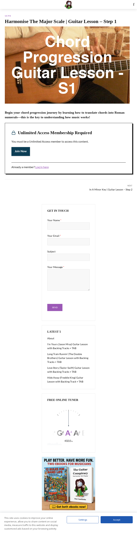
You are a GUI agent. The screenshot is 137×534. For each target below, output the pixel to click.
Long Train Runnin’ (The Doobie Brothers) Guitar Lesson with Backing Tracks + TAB (67, 357)
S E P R (8, 15)
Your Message (55, 267)
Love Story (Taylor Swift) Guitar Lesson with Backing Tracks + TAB (68, 369)
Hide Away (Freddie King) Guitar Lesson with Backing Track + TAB (65, 379)
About (50, 338)
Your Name (54, 220)
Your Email (54, 235)
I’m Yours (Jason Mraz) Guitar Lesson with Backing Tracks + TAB (67, 346)
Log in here (42, 167)
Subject (51, 251)
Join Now (21, 151)
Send (55, 307)
